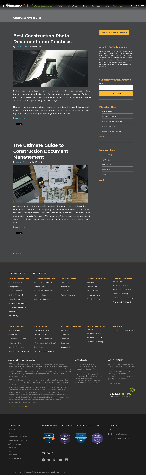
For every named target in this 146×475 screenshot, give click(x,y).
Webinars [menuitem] (12, 455)
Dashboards (65, 347)
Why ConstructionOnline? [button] (43, 6)
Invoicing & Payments (17, 307)
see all (101, 137)
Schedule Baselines (42, 299)
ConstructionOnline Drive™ (45, 343)
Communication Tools (96, 278)
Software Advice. (93, 383)
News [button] (85, 6)
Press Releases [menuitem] (15, 458)
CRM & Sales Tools (16, 326)
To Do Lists (64, 291)
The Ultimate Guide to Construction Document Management (40, 151)
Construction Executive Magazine (85, 370)
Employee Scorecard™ (122, 289)
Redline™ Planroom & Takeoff (96, 327)
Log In (135, 6)
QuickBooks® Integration (18, 303)
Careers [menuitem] (11, 451)
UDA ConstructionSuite (111, 131)
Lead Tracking (14, 330)
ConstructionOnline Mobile (124, 330)
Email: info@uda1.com (119, 434)
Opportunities (14, 335)
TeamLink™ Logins (94, 299)
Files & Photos (40, 326)
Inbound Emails (93, 291)
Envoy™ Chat (92, 287)
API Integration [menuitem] (15, 444)
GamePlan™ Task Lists (43, 291)
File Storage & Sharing (43, 330)
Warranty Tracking (67, 295)
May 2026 (106, 169)
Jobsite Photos (40, 335)
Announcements (93, 295)
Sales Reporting (14, 343)
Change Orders (14, 287)
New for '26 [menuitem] (117, 6)
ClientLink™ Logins (16, 347)
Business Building (109, 116)
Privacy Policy (60, 472)
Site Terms (50, 472)
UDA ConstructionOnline (112, 121)
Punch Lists (65, 287)
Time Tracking (40, 295)
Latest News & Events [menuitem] (18, 437)
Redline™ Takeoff (15, 295)
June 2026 (106, 165)
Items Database (14, 299)
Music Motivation (109, 126)
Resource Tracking (120, 294)
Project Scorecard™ (121, 285)
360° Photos (39, 347)
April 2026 (106, 174)
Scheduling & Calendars (44, 278)
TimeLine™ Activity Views (18, 351)
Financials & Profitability (122, 302)
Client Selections (15, 291)
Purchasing (13, 312)
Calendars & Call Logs (17, 339)
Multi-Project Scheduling (123, 298)
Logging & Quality (68, 278)
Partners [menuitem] (12, 448)
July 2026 (106, 160)
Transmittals (65, 339)
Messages (91, 282)
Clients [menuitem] (11, 433)
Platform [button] (61, 6)
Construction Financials (18, 278)
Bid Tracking (13, 316)
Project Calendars (41, 287)
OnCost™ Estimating (16, 282)
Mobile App (117, 326)
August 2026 (107, 155)
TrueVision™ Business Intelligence (122, 279)
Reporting (64, 343)
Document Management (71, 326)
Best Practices (108, 112)
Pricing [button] (106, 6)
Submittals (64, 335)
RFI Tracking (65, 330)
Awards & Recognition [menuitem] (18, 440)
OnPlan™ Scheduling (43, 282)
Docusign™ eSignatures (44, 351)
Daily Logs (64, 282)
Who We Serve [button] (73, 6)
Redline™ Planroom (95, 337)
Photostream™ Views (43, 339)
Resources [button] (96, 6)
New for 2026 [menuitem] (14, 430)
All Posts (17, 253)
